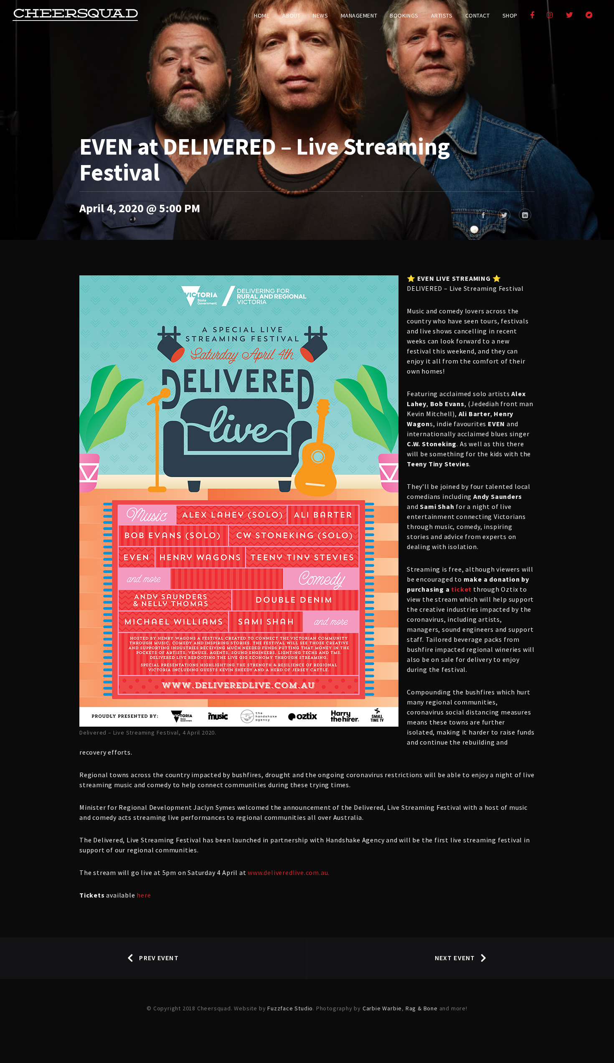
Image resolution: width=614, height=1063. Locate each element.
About (291, 15)
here (144, 895)
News (320, 15)
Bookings (404, 15)
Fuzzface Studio (290, 1008)
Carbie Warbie (382, 1008)
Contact (477, 15)
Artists (442, 15)
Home (261, 15)
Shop (510, 15)
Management (359, 15)
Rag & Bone (422, 1008)
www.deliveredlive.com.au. (289, 872)
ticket (461, 589)
